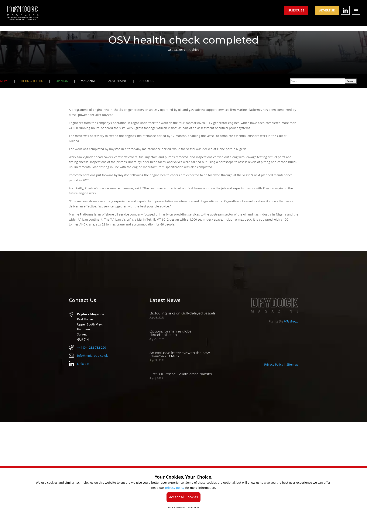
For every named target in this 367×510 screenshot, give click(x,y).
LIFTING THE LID (32, 81)
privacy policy (174, 488)
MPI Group (291, 321)
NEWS (4, 81)
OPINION (62, 81)
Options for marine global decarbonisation (171, 333)
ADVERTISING (117, 81)
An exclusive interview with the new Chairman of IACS (180, 354)
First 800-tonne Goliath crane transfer (181, 374)
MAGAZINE (88, 81)
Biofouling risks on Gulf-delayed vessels (183, 313)
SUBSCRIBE (296, 10)
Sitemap (292, 364)
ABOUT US (147, 81)
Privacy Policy (273, 364)
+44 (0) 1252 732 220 (91, 347)
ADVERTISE (327, 10)
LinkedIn (83, 364)
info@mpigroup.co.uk (92, 356)
